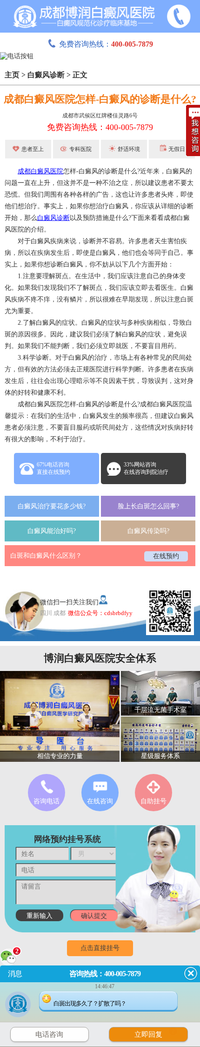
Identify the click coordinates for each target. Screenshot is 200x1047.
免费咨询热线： (106, 44)
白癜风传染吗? (148, 530)
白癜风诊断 (46, 75)
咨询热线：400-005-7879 (104, 974)
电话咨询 (49, 1034)
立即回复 (154, 1033)
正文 (80, 75)
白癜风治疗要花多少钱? (52, 506)
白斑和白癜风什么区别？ (46, 555)
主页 (12, 75)
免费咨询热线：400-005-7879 (100, 127)
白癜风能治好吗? (51, 530)
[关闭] (191, 973)
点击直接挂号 (100, 947)
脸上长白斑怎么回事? (148, 506)
